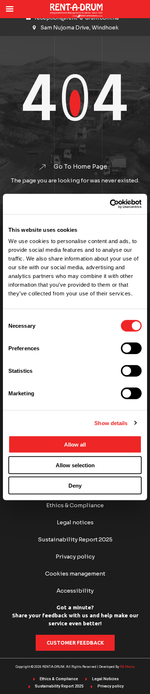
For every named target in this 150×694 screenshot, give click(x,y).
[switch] (131, 348)
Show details (110, 423)
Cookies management (75, 573)
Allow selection (75, 465)
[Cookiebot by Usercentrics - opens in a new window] (110, 204)
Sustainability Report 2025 (75, 539)
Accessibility (75, 590)
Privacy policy (75, 556)
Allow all (75, 444)
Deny (75, 486)
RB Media (127, 667)
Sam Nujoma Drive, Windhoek (79, 27)
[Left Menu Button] (9, 9)
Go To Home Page (80, 166)
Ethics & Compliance (75, 505)
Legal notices (75, 522)
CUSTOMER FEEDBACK (75, 643)
